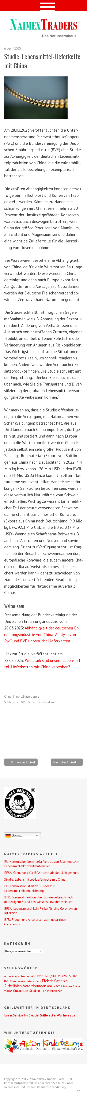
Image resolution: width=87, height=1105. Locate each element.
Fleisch (47, 980)
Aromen (25, 976)
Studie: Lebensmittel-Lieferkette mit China (34, 879)
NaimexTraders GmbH (51, 1079)
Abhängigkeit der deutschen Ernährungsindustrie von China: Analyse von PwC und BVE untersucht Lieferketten (41, 634)
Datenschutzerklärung (51, 1087)
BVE (24, 702)
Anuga (16, 976)
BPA (64, 975)
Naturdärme (31, 696)
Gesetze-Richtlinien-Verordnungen (36, 983)
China (8, 696)
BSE (70, 976)
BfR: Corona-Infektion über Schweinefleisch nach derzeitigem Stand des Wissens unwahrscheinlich (38, 899)
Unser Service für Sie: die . (40, 1015)
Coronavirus (17, 981)
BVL (6, 981)
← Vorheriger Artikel (21, 762)
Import (17, 696)
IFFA (43, 991)
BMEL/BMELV (52, 976)
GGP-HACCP (54, 986)
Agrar (7, 976)
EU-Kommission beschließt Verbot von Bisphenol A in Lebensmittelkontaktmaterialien (41, 863)
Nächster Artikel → (66, 762)
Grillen (67, 986)
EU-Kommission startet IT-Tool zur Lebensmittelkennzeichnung (29, 888)
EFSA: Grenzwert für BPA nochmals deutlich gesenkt (41, 872)
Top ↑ (79, 1091)
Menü (43, 5)
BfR (40, 976)
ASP (33, 976)
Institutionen (54, 991)
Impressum (11, 1087)
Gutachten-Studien (41, 702)
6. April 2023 (12, 48)
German (17, 835)
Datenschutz (33, 981)
